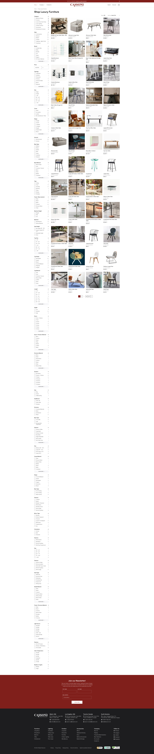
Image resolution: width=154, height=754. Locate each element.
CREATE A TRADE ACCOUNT (81, 1)
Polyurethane (38, 358)
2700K (37, 661)
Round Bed (38, 434)
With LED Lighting (39, 510)
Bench (37, 82)
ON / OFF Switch (39, 644)
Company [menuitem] (42, 4)
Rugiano (37, 57)
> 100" (37, 557)
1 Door (37, 319)
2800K (37, 659)
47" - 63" (38, 292)
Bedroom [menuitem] (36, 734)
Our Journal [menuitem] (96, 738)
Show (102, 15)
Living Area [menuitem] (64, 730)
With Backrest (39, 221)
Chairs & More (107, 59)
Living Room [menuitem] (37, 730)
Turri (37, 53)
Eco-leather (38, 112)
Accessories (38, 27)
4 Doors (37, 325)
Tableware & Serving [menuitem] (81, 732)
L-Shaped (38, 124)
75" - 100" (38, 555)
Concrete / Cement (40, 168)
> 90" (37, 102)
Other (37, 207)
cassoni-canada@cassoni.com (90, 721)
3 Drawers (38, 380)
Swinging (38, 193)
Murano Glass (38, 164)
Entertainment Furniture (40, 29)
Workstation (38, 578)
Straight (37, 120)
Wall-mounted (39, 494)
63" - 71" (37, 294)
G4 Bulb (37, 627)
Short (37, 235)
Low (37, 216)
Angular (37, 128)
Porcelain (38, 614)
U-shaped (38, 126)
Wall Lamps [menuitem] (50, 734)
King (37, 392)
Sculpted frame (39, 524)
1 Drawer (38, 377)
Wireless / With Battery (40, 645)
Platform (37, 146)
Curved (37, 122)
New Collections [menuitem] (97, 736)
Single (37, 91)
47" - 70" (38, 249)
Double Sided (39, 129)
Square (37, 260)
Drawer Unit (38, 581)
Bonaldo (37, 51)
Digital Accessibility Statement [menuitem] (86, 747)
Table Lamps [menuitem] (50, 736)
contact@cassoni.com (55, 721)
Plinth (37, 151)
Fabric (37, 110)
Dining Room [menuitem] (37, 732)
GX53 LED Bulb (39, 634)
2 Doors (37, 321)
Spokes (37, 149)
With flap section (39, 506)
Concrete (38, 617)
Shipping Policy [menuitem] (66, 747)
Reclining (38, 188)
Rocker (37, 147)
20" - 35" (38, 243)
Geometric (38, 484)
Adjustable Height (39, 233)
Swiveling (38, 186)
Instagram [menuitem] (117, 732)
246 (86, 296)
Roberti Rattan (72, 36)
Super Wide (38, 402)
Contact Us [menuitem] (49, 4)
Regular (37, 212)
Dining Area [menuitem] (64, 732)
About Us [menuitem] (96, 730)
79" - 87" (38, 298)
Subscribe (77, 702)
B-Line (71, 59)
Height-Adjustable (39, 436)
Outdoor (37, 39)
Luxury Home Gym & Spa (41, 21)
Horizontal (38, 534)
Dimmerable (38, 647)
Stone (37, 171)
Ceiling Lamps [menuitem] (51, 732)
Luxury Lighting (39, 23)
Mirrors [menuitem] (78, 730)
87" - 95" (38, 300)
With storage (38, 508)
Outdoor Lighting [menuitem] (65, 736)
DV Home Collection (40, 59)
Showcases (38, 77)
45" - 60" (38, 97)
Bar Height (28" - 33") (40, 228)
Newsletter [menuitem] (117, 739)
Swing (37, 153)
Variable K (38, 658)
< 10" (37, 240)
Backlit (37, 501)
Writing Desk (38, 583)
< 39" (37, 250)
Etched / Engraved (39, 517)
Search (109, 4)
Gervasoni (107, 36)
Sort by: (109, 15)
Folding (37, 183)
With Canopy (38, 438)
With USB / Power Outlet (41, 566)
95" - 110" (38, 301)
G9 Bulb (37, 629)
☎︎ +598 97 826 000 (106, 719)
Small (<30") (38, 453)
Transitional (38, 43)
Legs (37, 421)
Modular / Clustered (40, 503)
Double (37, 93)
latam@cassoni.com (106, 721)
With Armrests (39, 139)
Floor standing (39, 492)
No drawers (38, 373)
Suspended (38, 431)
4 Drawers (38, 382)
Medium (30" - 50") (40, 447)
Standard (38, 311)
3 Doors (37, 323)
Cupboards (38, 73)
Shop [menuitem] (35, 4)
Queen (37, 393)
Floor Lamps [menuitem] (50, 738)
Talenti (37, 55)
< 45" (37, 95)
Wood (37, 200)
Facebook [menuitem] (117, 737)
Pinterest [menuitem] (117, 730)
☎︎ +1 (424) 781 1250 (69, 719)
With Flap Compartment (41, 545)
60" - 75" (38, 99)
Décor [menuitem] (78, 734)
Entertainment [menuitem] (37, 738)
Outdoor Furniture (39, 25)
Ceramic (37, 338)
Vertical (37, 531)
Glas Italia (54, 59)
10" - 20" (38, 241)
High (37, 214)
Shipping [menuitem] (96, 732)
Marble (37, 173)
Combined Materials (40, 409)
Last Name (80, 689)
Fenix (37, 166)
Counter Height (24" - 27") (40, 231)
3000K (37, 652)
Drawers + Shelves (40, 375)
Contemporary (39, 34)
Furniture (38, 20)
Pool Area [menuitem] (64, 734)
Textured (38, 518)
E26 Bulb (38, 625)
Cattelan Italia (39, 48)
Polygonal (38, 265)
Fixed (37, 184)
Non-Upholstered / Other (41, 115)
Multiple (37, 666)
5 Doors (37, 327)
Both (37, 532)
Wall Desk (38, 574)
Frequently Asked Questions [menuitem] (100, 734)
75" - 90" (38, 101)
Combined (38, 175)
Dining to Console (39, 433)
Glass (37, 198)
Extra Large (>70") (39, 451)
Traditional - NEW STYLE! (41, 41)
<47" (37, 291)
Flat (36, 526)
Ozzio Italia (54, 36)
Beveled (37, 515)
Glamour (37, 35)
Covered (38, 204)
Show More (40, 61)
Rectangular (38, 258)
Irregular (37, 267)
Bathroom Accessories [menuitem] (81, 736)
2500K (37, 656)
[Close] (119, 1)
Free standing (39, 490)
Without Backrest (39, 223)
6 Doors (37, 328)
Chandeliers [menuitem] (50, 730)
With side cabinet (39, 564)
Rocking (37, 192)
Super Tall (38, 400)
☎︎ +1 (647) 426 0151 (87, 719)
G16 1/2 (37, 636)
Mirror (37, 170)
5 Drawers (38, 384)
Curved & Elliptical (39, 263)
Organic (37, 482)
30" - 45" (38, 550)
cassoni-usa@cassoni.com (71, 721)
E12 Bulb (37, 631)
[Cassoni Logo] (77, 5)
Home (35, 8)
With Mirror (38, 541)
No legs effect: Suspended (39, 424)
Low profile (38, 419)
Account (114, 4)
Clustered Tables (39, 80)
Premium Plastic (39, 206)
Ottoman (38, 78)
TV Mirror (38, 499)
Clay (37, 272)
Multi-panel (38, 522)
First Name (65, 689)
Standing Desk (39, 580)
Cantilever (38, 155)
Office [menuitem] (35, 736)
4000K (37, 654)
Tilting (37, 190)
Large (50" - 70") (39, 449)
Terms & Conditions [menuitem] (74, 747)
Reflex (37, 50)
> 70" (37, 245)
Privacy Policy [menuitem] (58, 747)
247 (89, 296)
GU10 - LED (38, 632)
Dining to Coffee (39, 429)
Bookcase (38, 84)
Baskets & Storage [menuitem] (80, 738)
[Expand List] (48, 18)
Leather (37, 114)
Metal (37, 202)
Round (37, 131)
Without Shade (39, 595)
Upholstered (38, 412)
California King (39, 395)
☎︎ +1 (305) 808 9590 (54, 719)
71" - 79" (37, 296)
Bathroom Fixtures (39, 18)
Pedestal (38, 156)
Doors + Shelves (39, 318)
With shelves (38, 504)
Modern (37, 37)
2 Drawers (38, 378)
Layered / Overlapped (40, 520)
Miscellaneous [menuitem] (65, 738)
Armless (37, 141)
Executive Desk (39, 576)
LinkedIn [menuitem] (117, 735)
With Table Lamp (39, 440)
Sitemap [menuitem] (52, 747)
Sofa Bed (38, 75)
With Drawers (39, 539)
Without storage (39, 562)
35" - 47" (38, 247)
